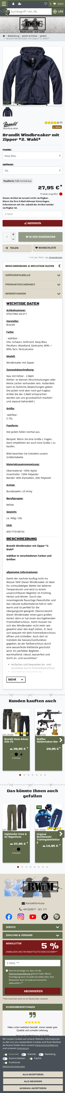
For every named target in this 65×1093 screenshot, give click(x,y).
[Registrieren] (20, 4)
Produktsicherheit (20, 284)
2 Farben (16, 852)
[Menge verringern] (13, 239)
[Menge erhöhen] (13, 234)
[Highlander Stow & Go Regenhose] (16, 817)
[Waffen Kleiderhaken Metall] (48, 722)
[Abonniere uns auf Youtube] (32, 916)
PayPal (37, 1058)
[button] (57, 4)
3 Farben (16, 758)
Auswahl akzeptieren (33, 1088)
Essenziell (14, 1054)
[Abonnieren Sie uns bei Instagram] (21, 916)
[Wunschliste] (46, 4)
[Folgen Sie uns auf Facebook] (9, 916)
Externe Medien (17, 1058)
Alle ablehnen (33, 1081)
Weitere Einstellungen (14, 1066)
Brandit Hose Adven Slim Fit (16, 740)
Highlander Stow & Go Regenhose (15, 835)
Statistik (32, 1054)
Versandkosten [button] (55, 257)
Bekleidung (13, 35)
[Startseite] (33, 25)
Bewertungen (15, 293)
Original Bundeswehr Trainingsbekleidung (48, 838)
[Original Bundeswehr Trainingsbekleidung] (48, 817)
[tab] (32, 266)
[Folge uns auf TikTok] (44, 916)
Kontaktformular (35, 903)
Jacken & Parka (29, 35)
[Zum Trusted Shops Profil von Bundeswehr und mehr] (56, 916)
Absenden (34, 223)
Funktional (14, 1062)
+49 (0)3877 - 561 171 (34, 909)
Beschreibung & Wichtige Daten (29, 266)
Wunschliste (47, 247)
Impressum (23, 1048)
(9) (61, 122)
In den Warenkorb (41, 236)
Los (60, 11)
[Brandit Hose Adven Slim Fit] (16, 722)
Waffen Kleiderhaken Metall (49, 740)
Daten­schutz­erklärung (46, 1045)
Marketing (50, 1054)
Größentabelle (17, 275)
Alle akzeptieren (33, 1074)
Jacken (43, 35)
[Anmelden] (13, 4)
